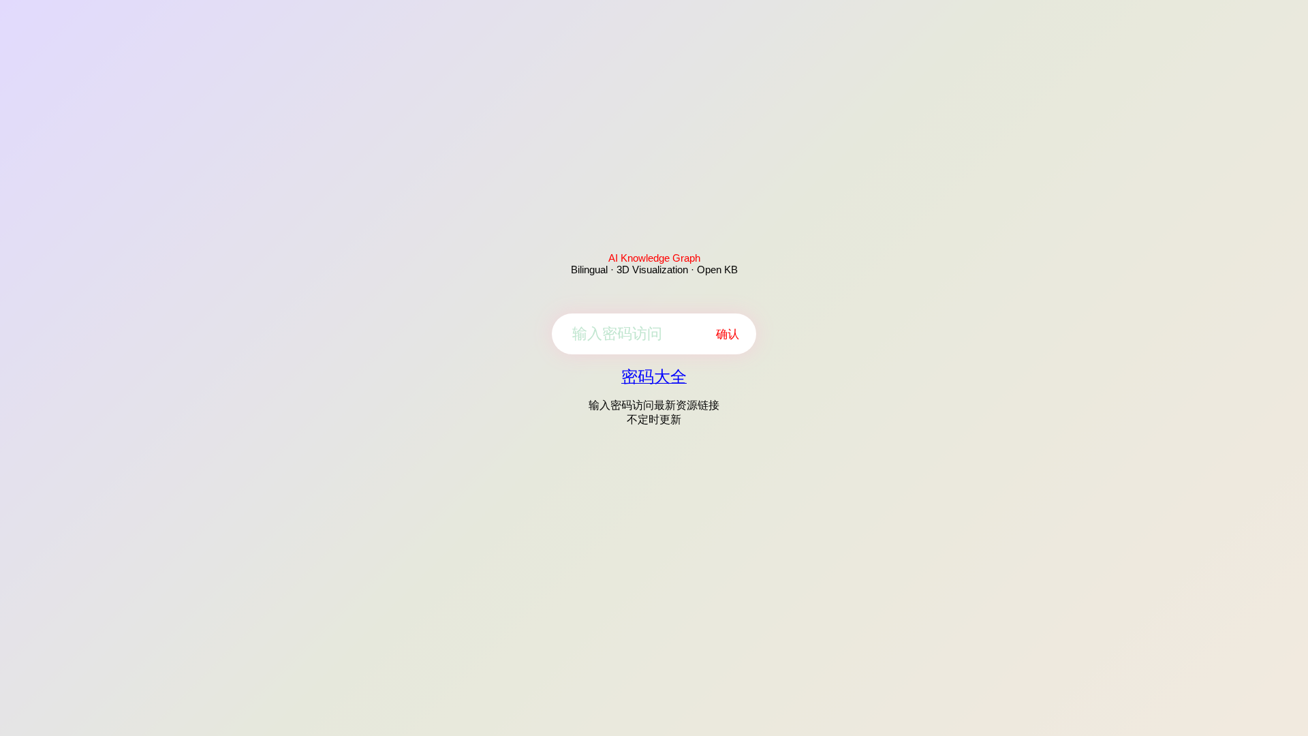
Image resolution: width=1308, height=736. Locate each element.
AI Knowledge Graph (654, 258)
